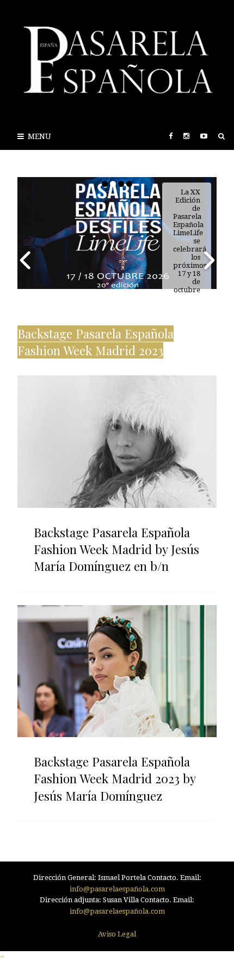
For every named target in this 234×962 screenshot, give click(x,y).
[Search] (221, 136)
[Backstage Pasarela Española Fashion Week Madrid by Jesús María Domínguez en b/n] (117, 441)
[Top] (2, 956)
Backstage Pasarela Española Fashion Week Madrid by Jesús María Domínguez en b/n (116, 549)
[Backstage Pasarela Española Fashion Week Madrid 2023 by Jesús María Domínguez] (117, 671)
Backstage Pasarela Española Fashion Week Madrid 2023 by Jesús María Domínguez (114, 778)
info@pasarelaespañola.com (117, 889)
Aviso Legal (117, 934)
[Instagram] (186, 136)
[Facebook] (171, 136)
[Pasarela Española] (117, 61)
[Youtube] (203, 136)
